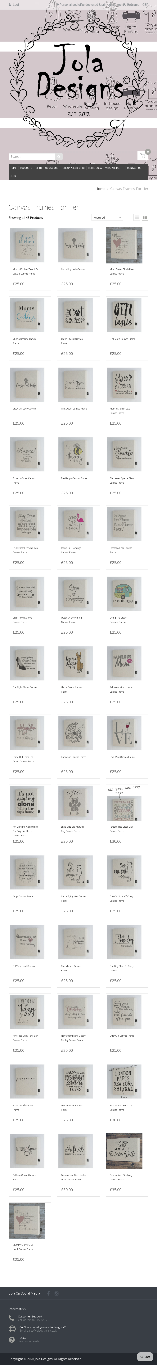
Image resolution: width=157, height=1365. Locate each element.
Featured (99, 217)
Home (100, 188)
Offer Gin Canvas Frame (122, 1036)
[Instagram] (56, 1293)
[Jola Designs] (78, 80)
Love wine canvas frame (122, 757)
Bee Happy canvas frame (74, 478)
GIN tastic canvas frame (122, 339)
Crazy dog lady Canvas (73, 269)
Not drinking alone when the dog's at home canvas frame (25, 831)
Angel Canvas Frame (23, 896)
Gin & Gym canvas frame (74, 408)
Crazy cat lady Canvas (24, 408)
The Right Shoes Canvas (25, 687)
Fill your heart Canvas (24, 966)
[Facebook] (48, 1293)
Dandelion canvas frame (73, 757)
